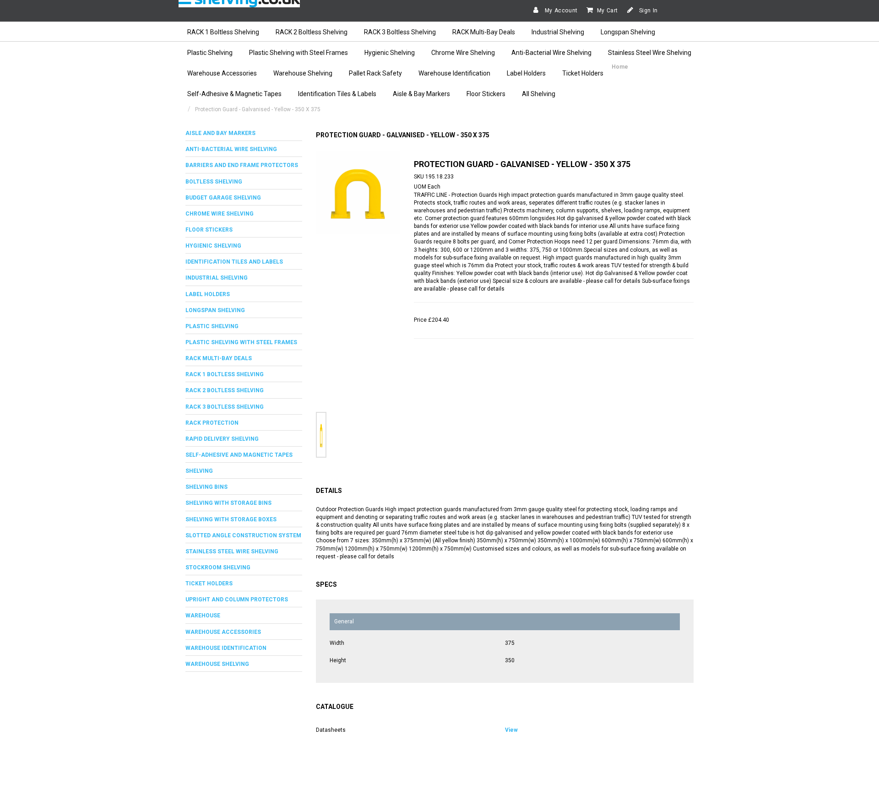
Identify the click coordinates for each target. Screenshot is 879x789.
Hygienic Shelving (389, 52)
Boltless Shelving (213, 181)
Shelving (199, 471)
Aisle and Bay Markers (220, 133)
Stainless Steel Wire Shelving (649, 52)
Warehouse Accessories (222, 73)
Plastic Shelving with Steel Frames (298, 52)
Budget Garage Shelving (223, 198)
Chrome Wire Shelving (463, 52)
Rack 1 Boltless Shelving (224, 374)
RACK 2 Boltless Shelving (311, 32)
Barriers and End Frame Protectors (241, 165)
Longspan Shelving (628, 32)
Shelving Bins (206, 487)
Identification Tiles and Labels (234, 262)
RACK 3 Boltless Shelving (400, 32)
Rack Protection (212, 423)
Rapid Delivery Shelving (222, 439)
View (511, 730)
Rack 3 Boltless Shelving (224, 407)
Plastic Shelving (210, 52)
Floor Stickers (486, 93)
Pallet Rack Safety (375, 73)
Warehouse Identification (454, 73)
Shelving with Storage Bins (228, 503)
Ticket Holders (582, 73)
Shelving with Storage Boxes (231, 519)
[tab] (243, 133)
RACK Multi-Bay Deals (483, 32)
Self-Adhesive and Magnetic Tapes (239, 455)
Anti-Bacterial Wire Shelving (551, 52)
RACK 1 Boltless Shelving (223, 32)
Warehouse (202, 615)
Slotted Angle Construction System (243, 535)
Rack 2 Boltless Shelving (224, 390)
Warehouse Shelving (302, 73)
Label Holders (526, 73)
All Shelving (538, 93)
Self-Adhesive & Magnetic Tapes (234, 93)
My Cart (607, 10)
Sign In (647, 10)
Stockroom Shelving (217, 567)
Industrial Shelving (558, 32)
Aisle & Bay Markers (421, 93)
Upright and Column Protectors (236, 599)
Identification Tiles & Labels (337, 93)
